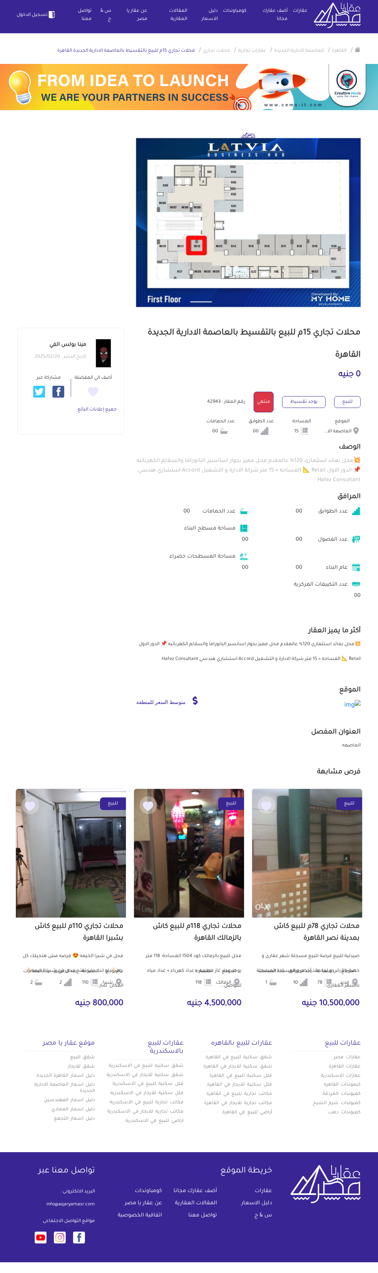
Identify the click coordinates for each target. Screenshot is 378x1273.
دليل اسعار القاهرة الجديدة (66, 1076)
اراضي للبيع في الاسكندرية (154, 1121)
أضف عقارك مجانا (275, 15)
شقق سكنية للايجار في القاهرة (237, 1066)
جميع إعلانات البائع (97, 409)
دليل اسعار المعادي (73, 1109)
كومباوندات (235, 11)
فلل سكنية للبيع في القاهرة (240, 1076)
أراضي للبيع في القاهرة (247, 1112)
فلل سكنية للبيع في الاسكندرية (148, 1084)
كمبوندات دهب (344, 1112)
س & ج (105, 15)
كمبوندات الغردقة (342, 1094)
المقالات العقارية (178, 15)
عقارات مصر (347, 1057)
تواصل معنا (85, 15)
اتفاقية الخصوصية (140, 1216)
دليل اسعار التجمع (74, 1118)
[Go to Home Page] (358, 49)
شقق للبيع (82, 1057)
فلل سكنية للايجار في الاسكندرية (146, 1093)
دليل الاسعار (210, 15)
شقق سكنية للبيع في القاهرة (239, 1057)
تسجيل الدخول (32, 15)
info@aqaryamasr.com (71, 1204)
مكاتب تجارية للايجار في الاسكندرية (145, 1111)
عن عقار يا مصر (137, 15)
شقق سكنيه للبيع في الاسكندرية (146, 1066)
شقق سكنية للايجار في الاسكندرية (145, 1075)
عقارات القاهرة (345, 1066)
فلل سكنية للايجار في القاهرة (239, 1085)
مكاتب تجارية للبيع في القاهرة (239, 1094)
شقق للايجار (81, 1066)
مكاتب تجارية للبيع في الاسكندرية (146, 1102)
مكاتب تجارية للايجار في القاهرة (238, 1103)
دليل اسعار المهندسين (69, 1100)
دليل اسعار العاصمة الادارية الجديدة (64, 1088)
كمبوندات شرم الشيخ (337, 1103)
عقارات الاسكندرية (341, 1076)
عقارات (300, 11)
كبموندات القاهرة (342, 1085)
